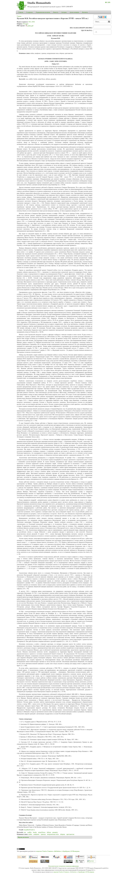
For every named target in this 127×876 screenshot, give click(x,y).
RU (106, 2)
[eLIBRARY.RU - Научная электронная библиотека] (68, 858)
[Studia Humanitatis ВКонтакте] (101, 17)
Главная (20, 12)
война (30, 834)
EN (109, 2)
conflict (29, 832)
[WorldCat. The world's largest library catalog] (33, 858)
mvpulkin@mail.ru (29, 830)
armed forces (41, 832)
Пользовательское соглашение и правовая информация (63, 866)
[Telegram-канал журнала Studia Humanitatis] (105, 17)
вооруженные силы (53, 834)
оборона (62, 834)
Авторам (63, 12)
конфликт (36, 834)
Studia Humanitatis (39, 3)
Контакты (85, 12)
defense (49, 832)
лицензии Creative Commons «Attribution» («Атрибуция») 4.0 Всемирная (57, 851)
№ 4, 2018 (32, 22)
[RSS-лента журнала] (103, 17)
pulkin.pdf (30, 26)
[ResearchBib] (80, 862)
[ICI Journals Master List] (80, 858)
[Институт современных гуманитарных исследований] (33, 862)
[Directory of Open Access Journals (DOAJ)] (21, 858)
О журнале (29, 12)
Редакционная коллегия (43, 12)
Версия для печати (23, 837)
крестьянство (70, 834)
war (25, 832)
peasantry (55, 832)
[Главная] (21, 9)
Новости (55, 12)
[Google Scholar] (56, 858)
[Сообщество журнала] (100, 17)
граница (43, 834)
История (25, 24)
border (35, 832)
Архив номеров (74, 12)
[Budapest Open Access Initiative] (91, 858)
